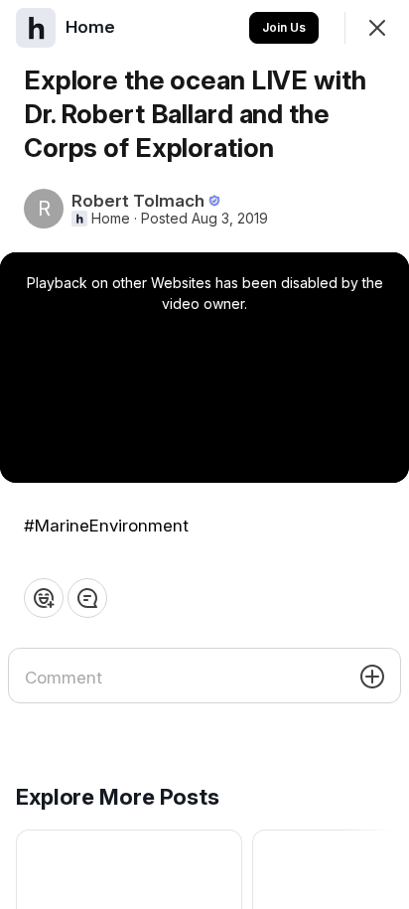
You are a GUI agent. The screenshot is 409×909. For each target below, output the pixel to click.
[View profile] (36, 28)
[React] (44, 598)
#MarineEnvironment (106, 525)
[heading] (92, 27)
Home (110, 219)
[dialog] (204, 454)
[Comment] (87, 598)
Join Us (284, 27)
